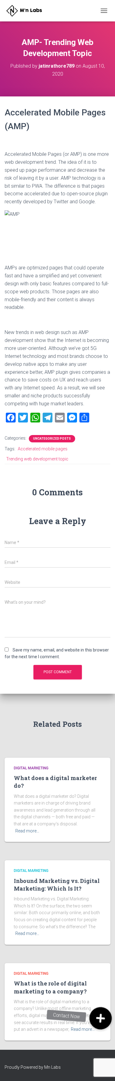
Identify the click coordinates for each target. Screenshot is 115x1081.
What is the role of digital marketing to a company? (50, 987)
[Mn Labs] (28, 10)
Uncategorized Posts (52, 438)
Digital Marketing (31, 768)
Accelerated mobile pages (42, 448)
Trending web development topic (37, 458)
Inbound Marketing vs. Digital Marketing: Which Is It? (57, 884)
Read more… (27, 830)
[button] (100, 1018)
